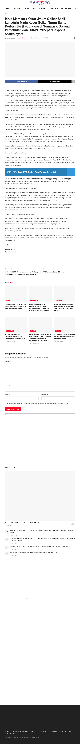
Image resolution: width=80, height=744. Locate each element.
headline (12, 252)
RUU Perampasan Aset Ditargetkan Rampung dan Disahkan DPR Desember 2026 (15, 336)
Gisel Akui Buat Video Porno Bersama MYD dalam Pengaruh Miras (26, 523)
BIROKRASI (17, 8)
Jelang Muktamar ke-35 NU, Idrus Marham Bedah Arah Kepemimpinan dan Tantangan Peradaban (39, 546)
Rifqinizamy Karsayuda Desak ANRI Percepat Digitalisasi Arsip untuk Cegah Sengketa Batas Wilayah (64, 307)
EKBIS (34, 8)
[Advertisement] (40, 259)
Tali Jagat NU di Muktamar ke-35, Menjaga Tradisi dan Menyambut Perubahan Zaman (64, 336)
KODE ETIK (44, 731)
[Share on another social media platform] (73, 81)
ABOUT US (34, 731)
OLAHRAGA (54, 8)
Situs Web (44, 395)
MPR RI (8, 300)
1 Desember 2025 (35, 38)
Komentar (9, 361)
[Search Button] (74, 3)
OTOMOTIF (43, 8)
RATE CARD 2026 (10, 734)
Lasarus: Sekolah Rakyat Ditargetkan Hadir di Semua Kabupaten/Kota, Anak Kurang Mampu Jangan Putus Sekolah (39, 307)
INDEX (7, 731)
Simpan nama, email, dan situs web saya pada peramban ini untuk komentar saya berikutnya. (38, 403)
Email (7, 395)
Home (6, 13)
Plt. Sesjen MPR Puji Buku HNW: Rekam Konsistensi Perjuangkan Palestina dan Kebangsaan (15, 306)
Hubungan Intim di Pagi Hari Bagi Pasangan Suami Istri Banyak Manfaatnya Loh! (34, 553)
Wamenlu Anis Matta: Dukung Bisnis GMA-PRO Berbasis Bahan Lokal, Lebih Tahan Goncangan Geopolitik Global (41, 531)
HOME (8, 8)
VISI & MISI (54, 731)
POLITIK (12, 13)
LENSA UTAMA (66, 8)
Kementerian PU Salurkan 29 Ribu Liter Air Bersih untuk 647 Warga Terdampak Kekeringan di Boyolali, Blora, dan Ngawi (40, 337)
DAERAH (33, 330)
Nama (7, 386)
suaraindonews (22, 38)
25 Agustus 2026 (10, 311)
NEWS (27, 8)
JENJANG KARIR (66, 731)
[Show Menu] (6, 3)
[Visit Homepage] (40, 3)
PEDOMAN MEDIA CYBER (20, 731)
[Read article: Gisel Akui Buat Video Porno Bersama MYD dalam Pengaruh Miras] (40, 496)
